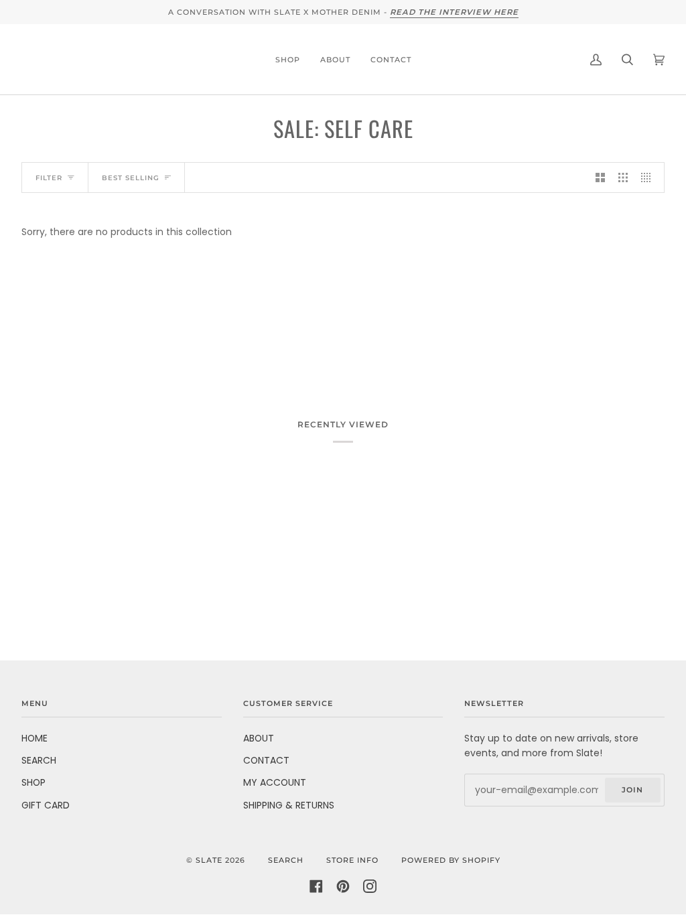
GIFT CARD (45, 805)
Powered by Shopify (450, 860)
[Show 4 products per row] (649, 177)
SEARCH (38, 760)
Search (285, 860)
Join (632, 789)
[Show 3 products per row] (623, 177)
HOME (34, 738)
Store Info (352, 860)
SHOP (33, 782)
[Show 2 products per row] (600, 177)
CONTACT (266, 760)
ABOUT (258, 738)
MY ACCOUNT (274, 782)
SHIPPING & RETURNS (288, 805)
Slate (209, 860)
